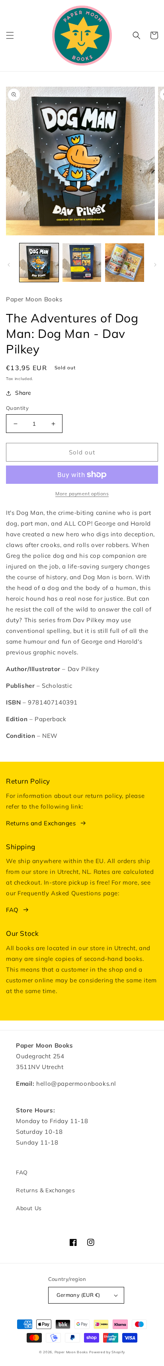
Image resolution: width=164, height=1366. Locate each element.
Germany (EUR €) (78, 1295)
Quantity (17, 408)
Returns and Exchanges (41, 823)
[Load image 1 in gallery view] (39, 262)
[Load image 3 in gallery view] (124, 262)
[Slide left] (9, 265)
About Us (29, 1208)
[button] (10, 35)
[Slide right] (155, 265)
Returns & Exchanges (45, 1190)
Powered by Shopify (107, 1352)
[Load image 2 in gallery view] (82, 262)
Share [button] (23, 392)
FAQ (12, 910)
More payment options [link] (82, 494)
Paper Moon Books (71, 1352)
